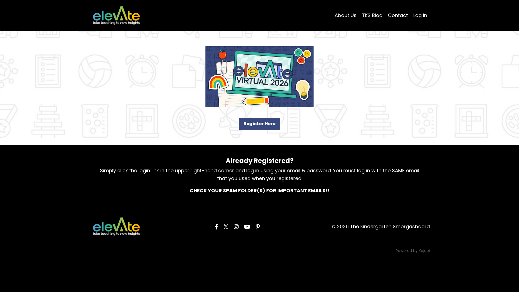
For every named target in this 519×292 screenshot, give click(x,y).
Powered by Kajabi (413, 250)
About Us (346, 15)
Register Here (259, 124)
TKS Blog (372, 15)
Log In (420, 15)
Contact (398, 15)
